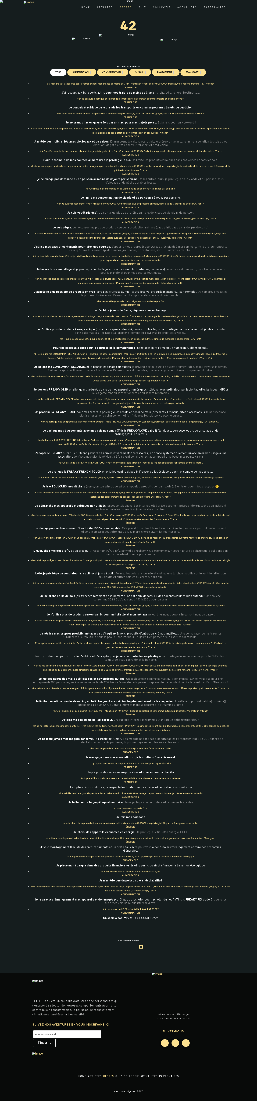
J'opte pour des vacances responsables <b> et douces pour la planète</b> (130, 763)
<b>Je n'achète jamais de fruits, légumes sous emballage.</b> (131, 301)
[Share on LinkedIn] (133, 947)
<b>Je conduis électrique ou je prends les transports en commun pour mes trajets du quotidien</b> (130, 98)
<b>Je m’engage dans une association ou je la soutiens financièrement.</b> (130, 748)
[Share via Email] (141, 947)
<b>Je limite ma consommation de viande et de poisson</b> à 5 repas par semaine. (130, 188)
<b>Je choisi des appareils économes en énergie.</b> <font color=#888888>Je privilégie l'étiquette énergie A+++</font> (130, 823)
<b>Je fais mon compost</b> (130, 808)
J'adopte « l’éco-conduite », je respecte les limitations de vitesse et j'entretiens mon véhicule (131, 778)
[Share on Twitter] (124, 947)
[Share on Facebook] (116, 947)
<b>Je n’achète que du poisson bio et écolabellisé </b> (130, 871)
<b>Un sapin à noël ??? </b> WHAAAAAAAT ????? (130, 909)
